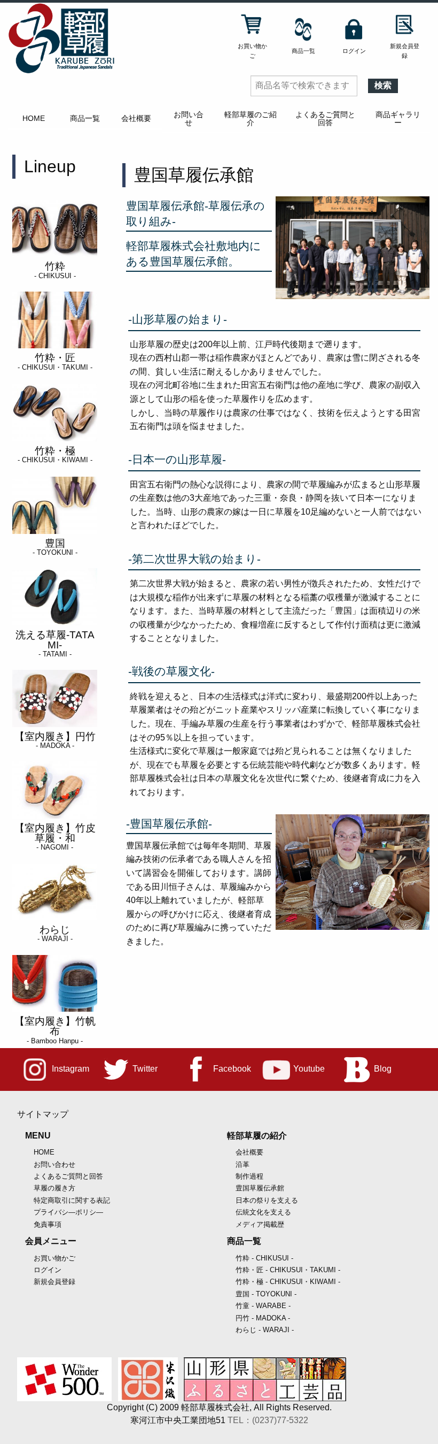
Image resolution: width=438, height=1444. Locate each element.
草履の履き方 (54, 1188)
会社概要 (136, 118)
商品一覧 (85, 118)
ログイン (47, 1270)
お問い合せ (189, 118)
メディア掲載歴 (260, 1224)
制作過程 (249, 1176)
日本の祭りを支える (267, 1200)
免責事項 (47, 1224)
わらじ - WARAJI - (265, 1330)
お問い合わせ (54, 1164)
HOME (33, 118)
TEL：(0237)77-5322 (268, 1420)
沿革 (242, 1164)
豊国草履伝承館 (260, 1188)
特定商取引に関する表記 (72, 1200)
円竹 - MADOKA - (263, 1318)
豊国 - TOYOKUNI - (266, 1294)
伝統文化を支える (263, 1212)
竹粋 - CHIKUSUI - (264, 1258)
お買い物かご (54, 1258)
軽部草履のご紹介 (250, 118)
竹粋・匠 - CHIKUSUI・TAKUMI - (288, 1270)
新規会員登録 (54, 1282)
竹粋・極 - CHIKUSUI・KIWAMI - (288, 1282)
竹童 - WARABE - (263, 1306)
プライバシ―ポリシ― (68, 1212)
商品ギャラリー (398, 118)
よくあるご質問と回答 (325, 118)
